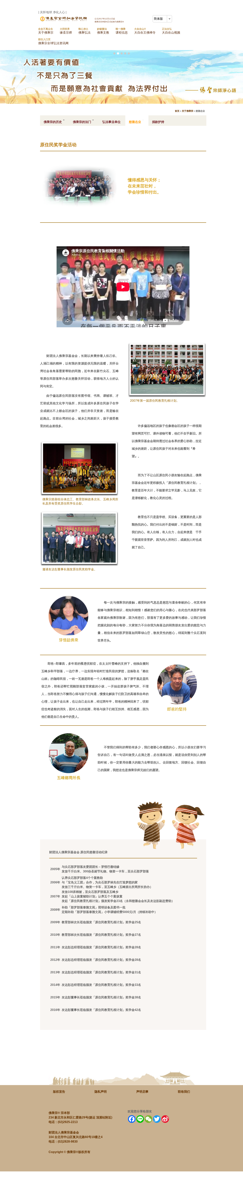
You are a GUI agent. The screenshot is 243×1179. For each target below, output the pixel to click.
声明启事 (142, 1091)
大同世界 (66, 31)
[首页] (63, 20)
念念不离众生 (45, 31)
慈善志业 (135, 122)
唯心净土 (84, 31)
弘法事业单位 (111, 122)
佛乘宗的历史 (53, 122)
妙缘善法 (103, 31)
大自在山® (144, 31)
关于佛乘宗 (187, 111)
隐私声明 (101, 1091)
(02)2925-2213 (68, 1122)
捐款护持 (158, 122)
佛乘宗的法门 (82, 122)
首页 (177, 111)
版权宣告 (59, 1091)
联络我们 (184, 1091)
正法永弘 (171, 31)
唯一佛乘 (122, 31)
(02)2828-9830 (68, 1141)
